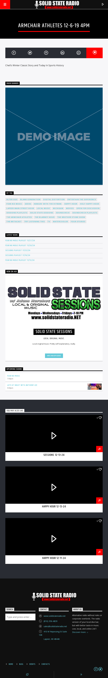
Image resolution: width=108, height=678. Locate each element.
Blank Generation (30, 199)
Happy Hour (70, 204)
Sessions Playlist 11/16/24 (17, 255)
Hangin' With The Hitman (48, 204)
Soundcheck (63, 213)
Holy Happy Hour (89, 204)
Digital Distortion (54, 199)
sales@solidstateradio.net (55, 626)
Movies (70, 208)
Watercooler (60, 221)
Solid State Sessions (41, 213)
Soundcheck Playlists (84, 213)
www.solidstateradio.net (55, 616)
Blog (21, 664)
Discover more (79, 632)
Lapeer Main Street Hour (20, 208)
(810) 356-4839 (50, 621)
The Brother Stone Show (71, 217)
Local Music (43, 208)
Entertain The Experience (82, 199)
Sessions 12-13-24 (54, 455)
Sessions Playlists (16, 213)
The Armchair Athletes (19, 217)
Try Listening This (34, 221)
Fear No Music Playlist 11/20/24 (20, 245)
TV (49, 221)
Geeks (28, 204)
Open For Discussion (88, 208)
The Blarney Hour (45, 217)
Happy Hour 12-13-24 (54, 506)
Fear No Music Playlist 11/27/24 (20, 240)
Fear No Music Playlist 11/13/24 (19, 260)
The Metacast (13, 221)
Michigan (58, 208)
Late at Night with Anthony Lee (22, 385)
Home (11, 664)
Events (32, 664)
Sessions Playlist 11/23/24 (17, 250)
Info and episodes (54, 355)
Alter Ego (11, 199)
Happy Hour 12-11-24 (54, 558)
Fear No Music (14, 204)
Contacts (45, 664)
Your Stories (78, 221)
